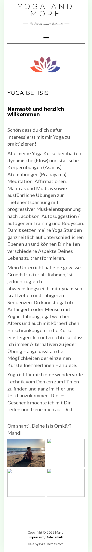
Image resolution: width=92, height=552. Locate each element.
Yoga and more (46, 10)
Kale (31, 544)
